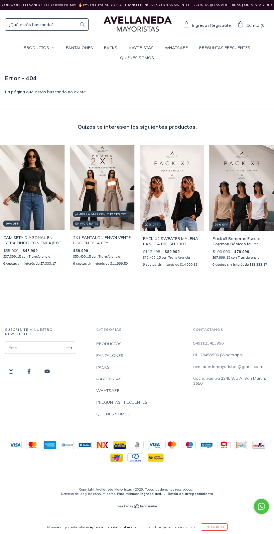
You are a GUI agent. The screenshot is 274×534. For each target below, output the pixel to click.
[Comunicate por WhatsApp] (261, 506)
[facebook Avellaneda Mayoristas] (29, 371)
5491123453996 (208, 343)
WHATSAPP (176, 47)
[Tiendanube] (137, 507)
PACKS (110, 47)
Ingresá (199, 25)
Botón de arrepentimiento (190, 494)
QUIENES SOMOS (137, 57)
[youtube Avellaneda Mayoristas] (47, 371)
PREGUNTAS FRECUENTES (224, 47)
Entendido (214, 527)
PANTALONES (79, 47)
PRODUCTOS (37, 47)
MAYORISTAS (141, 47)
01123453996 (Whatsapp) (218, 354)
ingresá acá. (151, 494)
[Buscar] (82, 24)
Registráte (220, 25)
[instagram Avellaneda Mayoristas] (11, 371)
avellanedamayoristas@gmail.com (227, 366)
